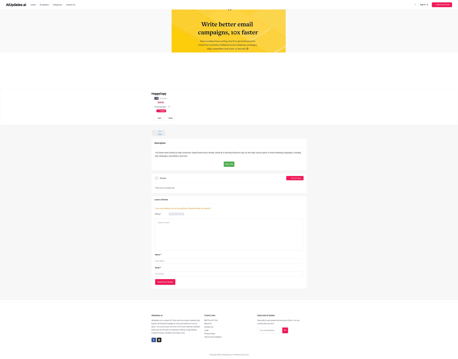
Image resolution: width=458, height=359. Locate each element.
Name (158, 255)
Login (206, 330)
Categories (57, 5)
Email (158, 268)
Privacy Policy (209, 334)
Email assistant (160, 107)
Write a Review (296, 178)
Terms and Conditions (213, 337)
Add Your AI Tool (211, 320)
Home (33, 5)
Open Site (229, 164)
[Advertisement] (229, 70)
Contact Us (70, 5)
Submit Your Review (165, 282)
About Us (208, 324)
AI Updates (44, 5)
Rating (158, 214)
